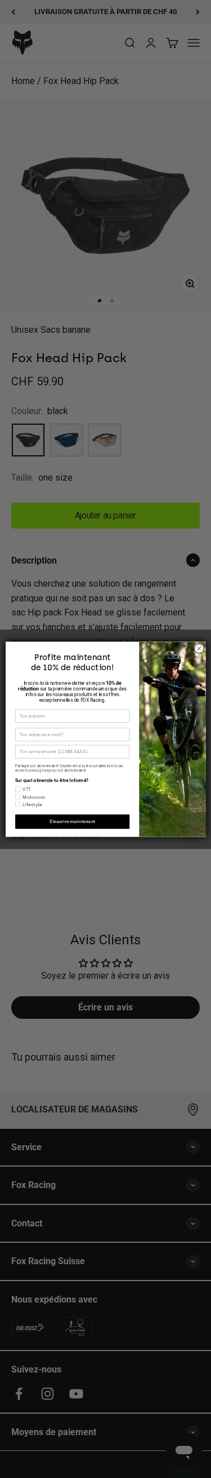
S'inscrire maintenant (72, 821)
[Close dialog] (199, 648)
